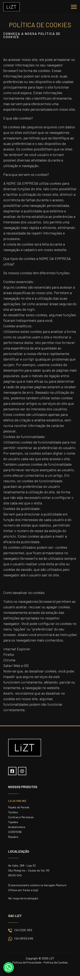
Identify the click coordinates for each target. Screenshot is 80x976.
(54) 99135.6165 (24, 938)
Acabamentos (16, 827)
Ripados (13, 836)
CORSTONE (15, 832)
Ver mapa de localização (23, 898)
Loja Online (17, 800)
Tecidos (13, 812)
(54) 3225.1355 (23, 930)
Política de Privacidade (26, 962)
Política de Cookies (56, 962)
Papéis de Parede (18, 807)
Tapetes (13, 822)
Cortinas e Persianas (21, 817)
